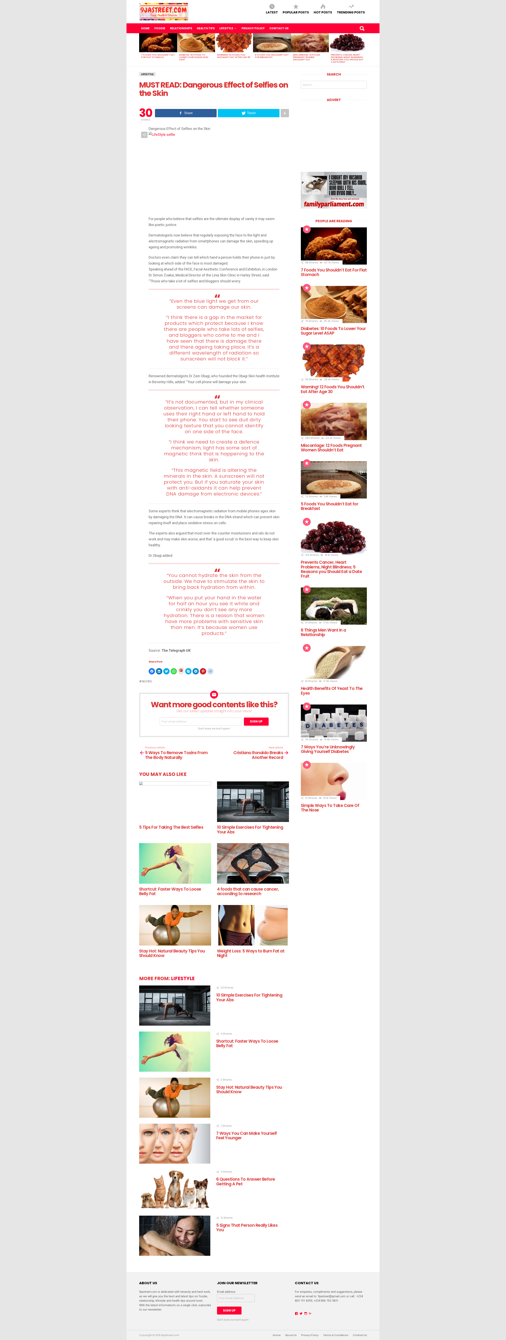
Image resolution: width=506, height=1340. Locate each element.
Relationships (181, 28)
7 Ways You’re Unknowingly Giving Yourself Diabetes (328, 749)
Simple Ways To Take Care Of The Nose (330, 808)
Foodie (159, 28)
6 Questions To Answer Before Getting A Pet (245, 1181)
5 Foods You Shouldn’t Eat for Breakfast (272, 56)
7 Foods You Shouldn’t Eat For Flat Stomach (158, 56)
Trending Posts (351, 12)
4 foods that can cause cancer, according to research (248, 891)
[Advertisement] (334, 134)
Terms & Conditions (335, 1335)
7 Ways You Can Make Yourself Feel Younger (246, 1135)
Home (145, 28)
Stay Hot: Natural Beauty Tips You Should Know (172, 953)
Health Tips (206, 28)
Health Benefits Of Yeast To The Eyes (332, 691)
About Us (291, 1335)
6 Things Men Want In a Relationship (323, 632)
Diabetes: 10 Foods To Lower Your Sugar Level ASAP (194, 57)
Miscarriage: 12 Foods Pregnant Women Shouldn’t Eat (306, 57)
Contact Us (279, 28)
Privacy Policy (253, 28)
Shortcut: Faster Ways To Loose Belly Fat (170, 891)
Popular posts (296, 12)
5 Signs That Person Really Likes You (247, 1227)
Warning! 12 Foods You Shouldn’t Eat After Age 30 (233, 56)
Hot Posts (323, 12)
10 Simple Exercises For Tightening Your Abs (250, 829)
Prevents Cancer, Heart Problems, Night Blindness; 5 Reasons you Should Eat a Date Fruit (347, 58)
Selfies (147, 681)
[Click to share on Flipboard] (181, 670)
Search (362, 28)
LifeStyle (226, 28)
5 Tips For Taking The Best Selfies (171, 827)
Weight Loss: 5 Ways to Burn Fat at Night (250, 953)
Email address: (226, 1292)
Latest (272, 12)
